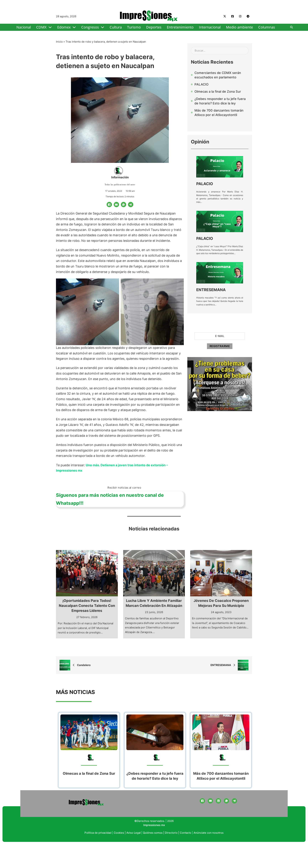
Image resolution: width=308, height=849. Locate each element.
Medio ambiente (239, 27)
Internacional (210, 27)
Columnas (266, 27)
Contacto (185, 832)
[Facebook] (109, 204)
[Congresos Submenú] (102, 27)
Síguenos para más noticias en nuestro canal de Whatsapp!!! (110, 499)
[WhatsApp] (123, 204)
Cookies (119, 832)
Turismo (134, 27)
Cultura (116, 27)
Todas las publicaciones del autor (120, 184)
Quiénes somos (153, 832)
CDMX (41, 27)
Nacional (23, 27)
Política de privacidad (97, 832)
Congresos (90, 27)
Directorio (171, 832)
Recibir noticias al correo (124, 487)
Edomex (64, 27)
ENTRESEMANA (211, 289)
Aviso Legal (133, 832)
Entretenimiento (180, 27)
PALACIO (204, 183)
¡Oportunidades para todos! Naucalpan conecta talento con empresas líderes (87, 605)
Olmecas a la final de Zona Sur (89, 773)
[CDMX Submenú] (50, 27)
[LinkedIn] (218, 801)
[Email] (116, 204)
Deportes (153, 27)
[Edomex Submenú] (74, 27)
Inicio (59, 41)
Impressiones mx (154, 825)
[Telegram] (130, 204)
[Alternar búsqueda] (291, 27)
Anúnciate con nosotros (209, 832)
